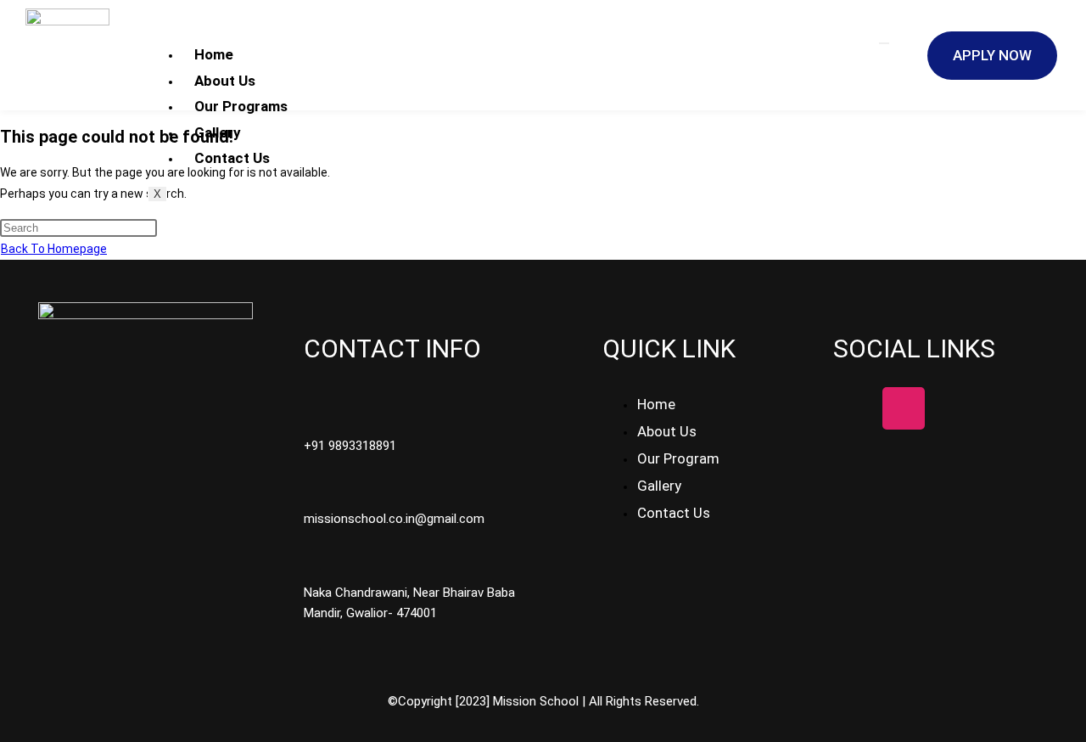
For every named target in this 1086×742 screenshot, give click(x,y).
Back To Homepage (54, 249)
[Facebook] (854, 408)
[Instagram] (903, 408)
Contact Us (232, 157)
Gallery (217, 132)
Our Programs (241, 106)
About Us (224, 80)
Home (213, 54)
